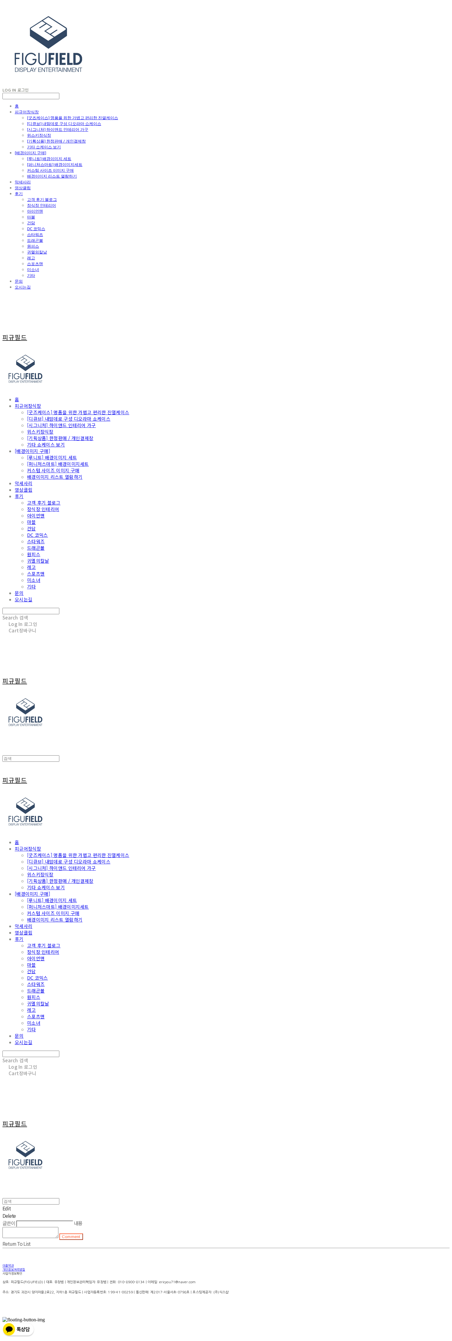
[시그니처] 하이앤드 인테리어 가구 (57, 129)
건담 (31, 223)
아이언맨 (35, 211)
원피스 (33, 246)
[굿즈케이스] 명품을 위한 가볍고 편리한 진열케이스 (72, 117)
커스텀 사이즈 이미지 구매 (50, 170)
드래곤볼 (35, 240)
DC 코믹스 (36, 228)
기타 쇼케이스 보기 (44, 147)
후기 (19, 193)
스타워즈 (35, 234)
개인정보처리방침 (13, 1269)
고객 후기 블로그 (42, 199)
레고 (31, 258)
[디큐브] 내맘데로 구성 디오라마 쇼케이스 (64, 123)
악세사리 (23, 182)
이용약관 (8, 1265)
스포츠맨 (35, 263)
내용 (78, 1223)
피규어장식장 (27, 112)
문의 (19, 281)
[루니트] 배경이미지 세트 (49, 158)
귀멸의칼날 (37, 252)
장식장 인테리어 (41, 205)
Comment (71, 1236)
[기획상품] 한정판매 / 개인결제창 (56, 141)
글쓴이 (8, 1223)
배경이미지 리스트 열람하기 (52, 176)
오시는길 (23, 287)
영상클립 (23, 188)
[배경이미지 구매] (30, 152)
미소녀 (33, 269)
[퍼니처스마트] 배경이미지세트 (54, 164)
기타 (31, 275)
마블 (31, 217)
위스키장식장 (39, 135)
